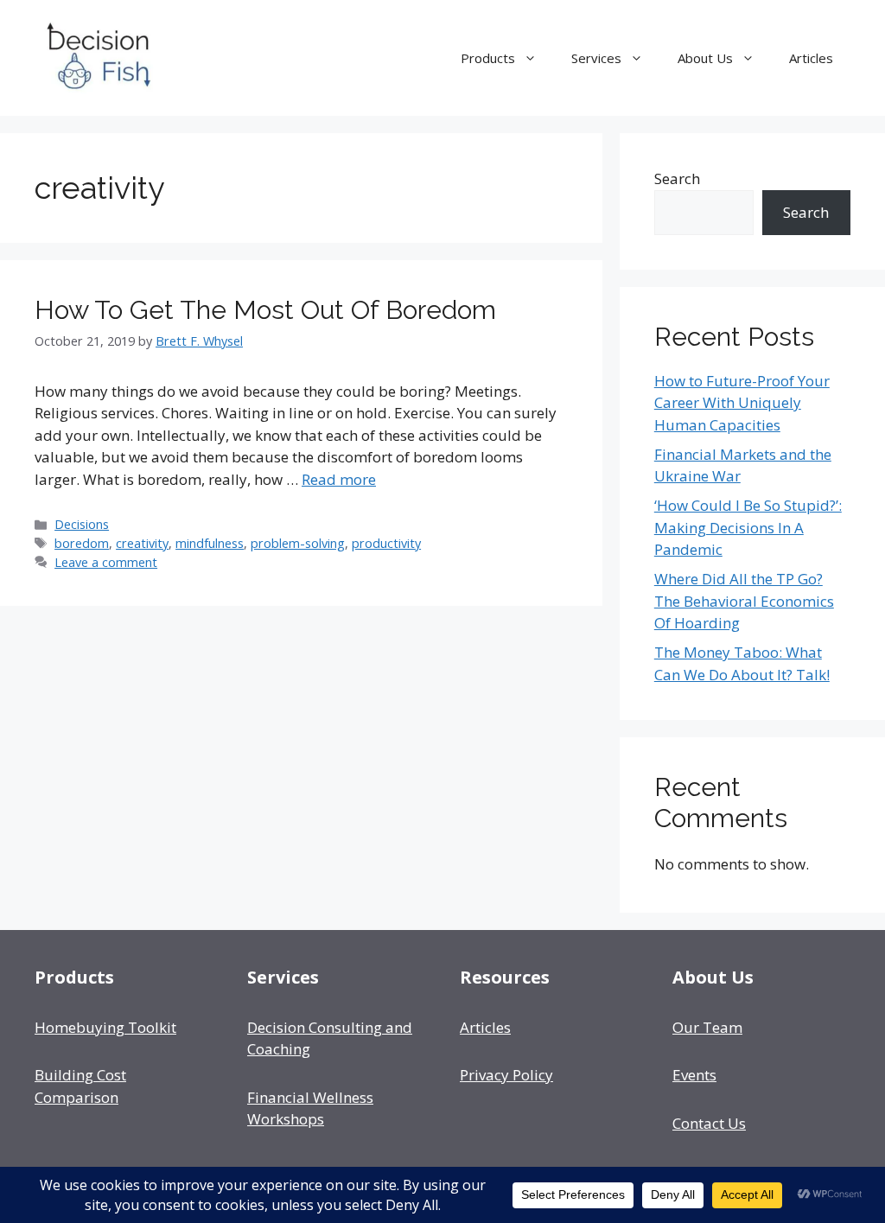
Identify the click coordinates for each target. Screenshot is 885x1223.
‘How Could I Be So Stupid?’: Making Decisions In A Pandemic (748, 527)
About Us (705, 58)
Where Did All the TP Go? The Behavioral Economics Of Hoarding (744, 601)
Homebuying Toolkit (105, 1027)
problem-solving (298, 543)
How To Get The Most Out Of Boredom (265, 310)
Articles (811, 58)
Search (677, 178)
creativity (142, 543)
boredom (81, 543)
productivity (386, 543)
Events (694, 1075)
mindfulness (209, 543)
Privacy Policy (506, 1075)
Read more (339, 479)
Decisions (81, 524)
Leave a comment (105, 562)
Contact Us (709, 1123)
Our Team (707, 1027)
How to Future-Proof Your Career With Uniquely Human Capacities (742, 403)
